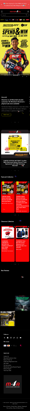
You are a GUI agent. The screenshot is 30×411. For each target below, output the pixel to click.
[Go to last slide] (22, 76)
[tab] (12, 75)
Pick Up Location (7, 365)
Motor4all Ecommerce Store (10, 358)
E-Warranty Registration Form (10, 361)
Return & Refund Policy (18, 408)
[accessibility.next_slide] (18, 122)
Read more (6, 114)
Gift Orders (6, 363)
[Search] (26, 15)
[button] (1, 11)
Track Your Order (7, 370)
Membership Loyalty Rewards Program (12, 367)
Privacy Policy (14, 406)
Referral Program (7, 368)
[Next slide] (26, 76)
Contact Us (6, 356)
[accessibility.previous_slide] (11, 122)
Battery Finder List (8, 359)
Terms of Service (6, 406)
